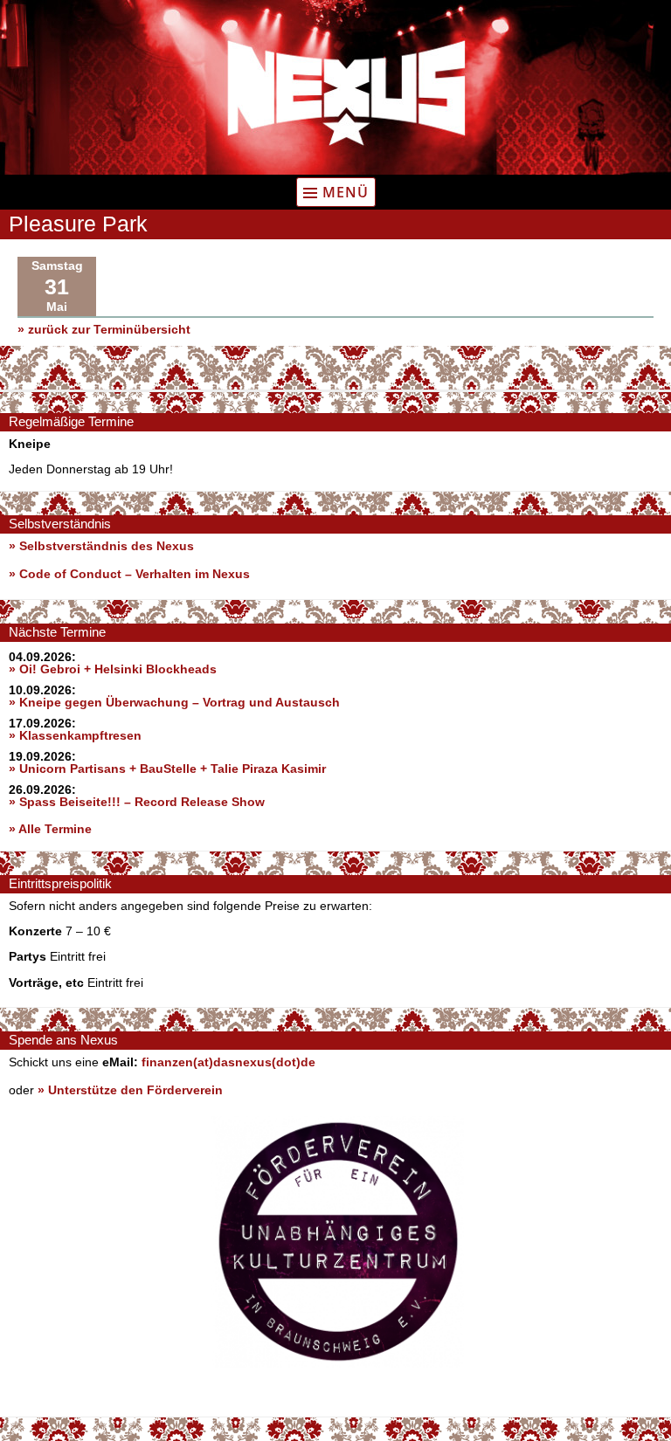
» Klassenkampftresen (75, 735)
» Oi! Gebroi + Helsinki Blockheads (113, 669)
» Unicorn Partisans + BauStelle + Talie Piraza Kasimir (167, 769)
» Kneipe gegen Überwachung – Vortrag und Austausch (174, 702)
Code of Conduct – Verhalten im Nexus (134, 574)
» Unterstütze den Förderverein (130, 1090)
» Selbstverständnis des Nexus (101, 546)
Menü (345, 192)
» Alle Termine (50, 829)
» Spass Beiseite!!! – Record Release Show (137, 802)
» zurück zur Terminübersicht (103, 329)
